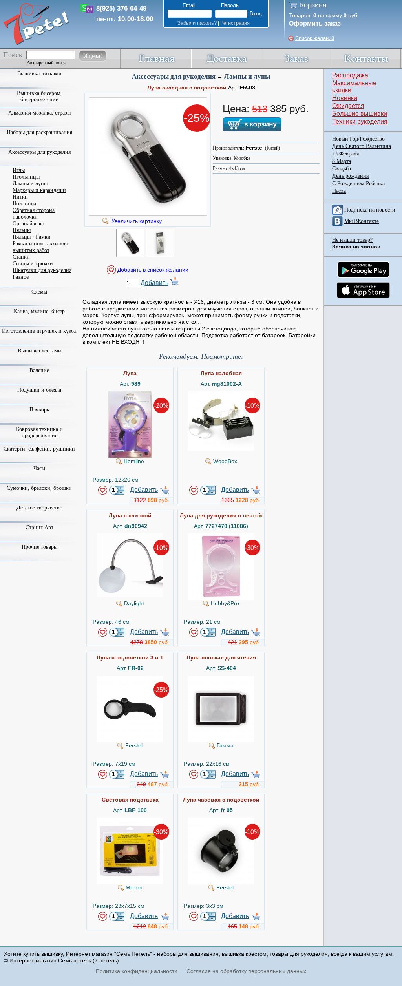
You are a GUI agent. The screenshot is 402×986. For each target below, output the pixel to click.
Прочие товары (39, 547)
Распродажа (350, 75)
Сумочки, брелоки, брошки (39, 488)
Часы (39, 468)
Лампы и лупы (247, 76)
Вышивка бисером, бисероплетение (39, 96)
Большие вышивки (359, 113)
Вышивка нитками (39, 74)
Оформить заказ (315, 23)
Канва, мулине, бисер (39, 311)
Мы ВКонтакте (361, 221)
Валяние (39, 370)
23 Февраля (345, 154)
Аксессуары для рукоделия (174, 76)
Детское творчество (39, 508)
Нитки (20, 197)
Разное (21, 277)
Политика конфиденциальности (136, 971)
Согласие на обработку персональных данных (246, 971)
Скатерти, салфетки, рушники (39, 449)
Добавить (154, 282)
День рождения (350, 176)
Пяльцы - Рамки (32, 237)
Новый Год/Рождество (358, 139)
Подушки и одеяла (39, 390)
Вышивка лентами (39, 351)
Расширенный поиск (46, 63)
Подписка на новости (369, 210)
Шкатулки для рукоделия (42, 270)
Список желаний (314, 38)
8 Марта (341, 161)
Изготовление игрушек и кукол (39, 331)
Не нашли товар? (352, 240)
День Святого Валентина (361, 146)
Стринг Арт (39, 527)
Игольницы (26, 177)
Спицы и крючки (33, 264)
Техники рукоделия (359, 121)
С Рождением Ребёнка (358, 183)
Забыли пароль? (197, 23)
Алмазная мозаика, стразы (39, 113)
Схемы (39, 292)
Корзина (313, 5)
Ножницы (24, 203)
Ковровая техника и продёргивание (39, 432)
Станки (21, 257)
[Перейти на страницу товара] (130, 394)
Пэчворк (39, 410)
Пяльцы (22, 230)
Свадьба (341, 169)
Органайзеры (28, 223)
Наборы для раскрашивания (39, 132)
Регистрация (235, 23)
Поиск (12, 54)
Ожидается (348, 105)
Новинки (344, 98)
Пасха (339, 191)
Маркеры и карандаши (39, 190)
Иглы (19, 170)
